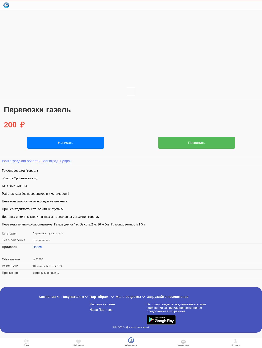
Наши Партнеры (101, 309)
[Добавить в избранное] (243, 5)
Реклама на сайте (102, 304)
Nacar (119, 327)
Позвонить (196, 143)
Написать (65, 143)
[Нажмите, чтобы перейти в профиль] (35, 251)
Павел (37, 247)
